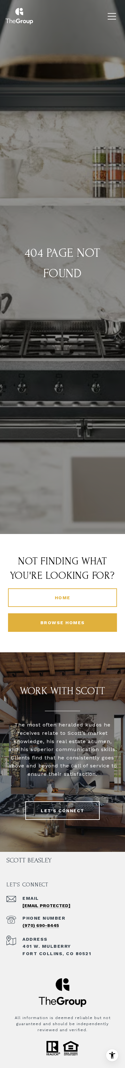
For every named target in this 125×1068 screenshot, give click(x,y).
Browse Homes (62, 622)
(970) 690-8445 (40, 925)
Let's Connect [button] (62, 810)
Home (63, 597)
